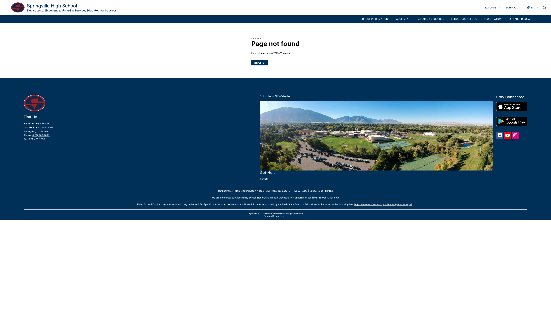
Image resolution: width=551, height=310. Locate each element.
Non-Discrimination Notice (249, 190)
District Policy (225, 190)
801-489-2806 (37, 139)
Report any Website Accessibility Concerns (280, 197)
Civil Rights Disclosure (278, 190)
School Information (374, 19)
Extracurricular (520, 19)
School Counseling (464, 19)
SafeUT (264, 179)
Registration (493, 19)
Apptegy (280, 216)
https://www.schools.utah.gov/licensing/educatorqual (383, 204)
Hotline (329, 190)
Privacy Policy (299, 190)
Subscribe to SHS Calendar (275, 96)
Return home (260, 63)
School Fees (316, 190)
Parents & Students (430, 19)
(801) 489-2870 (41, 135)
